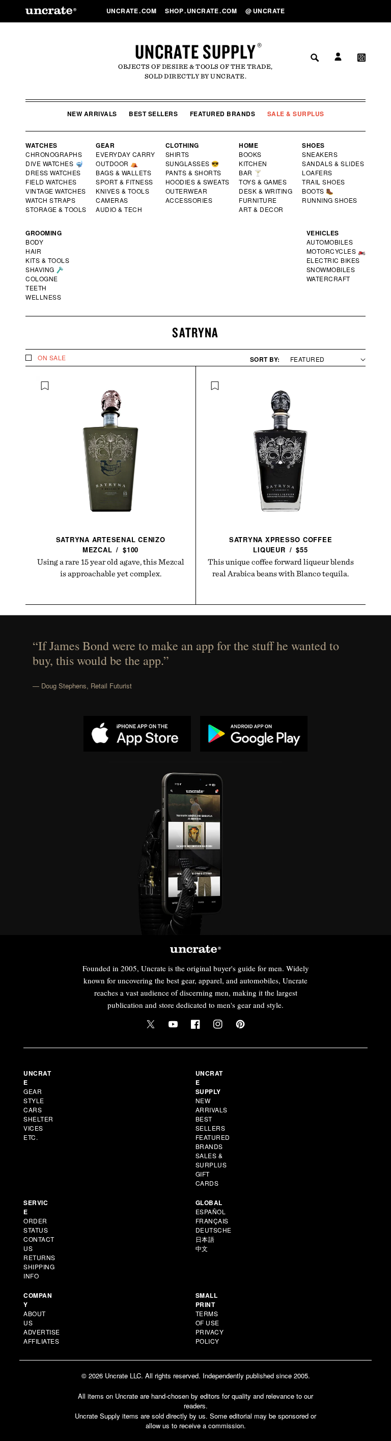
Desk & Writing (266, 191)
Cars (32, 1109)
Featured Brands (223, 114)
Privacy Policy (210, 1336)
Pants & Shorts (193, 172)
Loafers (317, 172)
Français (212, 1220)
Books (251, 154)
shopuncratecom (202, 10)
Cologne (41, 278)
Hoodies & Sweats (198, 181)
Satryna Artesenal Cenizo (110, 544)
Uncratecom (132, 10)
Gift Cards (207, 1178)
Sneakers (320, 154)
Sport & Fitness (125, 181)
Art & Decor (262, 209)
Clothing (182, 145)
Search (311, 11)
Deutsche (214, 1229)
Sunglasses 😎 (192, 163)
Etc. (30, 1137)
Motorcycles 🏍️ (336, 251)
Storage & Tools (56, 209)
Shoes (313, 145)
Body (34, 242)
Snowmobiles (331, 269)
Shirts (177, 154)
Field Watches (51, 181)
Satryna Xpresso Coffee (280, 544)
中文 (202, 1248)
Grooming (43, 232)
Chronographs (53, 154)
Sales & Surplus (211, 1160)
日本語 (205, 1239)
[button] (361, 11)
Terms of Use (207, 1318)
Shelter (38, 1118)
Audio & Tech (119, 209)
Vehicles (322, 232)
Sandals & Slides (334, 163)
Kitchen (253, 163)
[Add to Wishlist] (45, 385)
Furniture (258, 200)
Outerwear (186, 191)
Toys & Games (263, 181)
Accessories (189, 200)
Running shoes (329, 200)
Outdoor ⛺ (117, 163)
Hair (33, 251)
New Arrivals (92, 114)
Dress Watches (53, 172)
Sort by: (265, 359)
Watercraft (328, 278)
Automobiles (330, 242)
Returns (39, 1257)
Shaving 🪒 (45, 269)
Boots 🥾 (318, 191)
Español (211, 1211)
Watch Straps (51, 200)
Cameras (112, 200)
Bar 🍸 (251, 172)
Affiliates (41, 1341)
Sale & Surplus (295, 114)
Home (248, 145)
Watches (41, 145)
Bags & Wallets (124, 172)
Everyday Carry (126, 154)
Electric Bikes (333, 260)
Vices (33, 1128)
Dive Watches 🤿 (54, 163)
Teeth (36, 287)
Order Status (35, 1225)
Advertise (41, 1331)
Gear (105, 145)
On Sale (52, 358)
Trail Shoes (324, 181)
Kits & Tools (47, 260)
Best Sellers (153, 114)
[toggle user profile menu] (336, 11)
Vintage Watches (56, 191)
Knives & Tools (123, 191)
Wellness (43, 297)
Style (33, 1100)
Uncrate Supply (195, 51)
